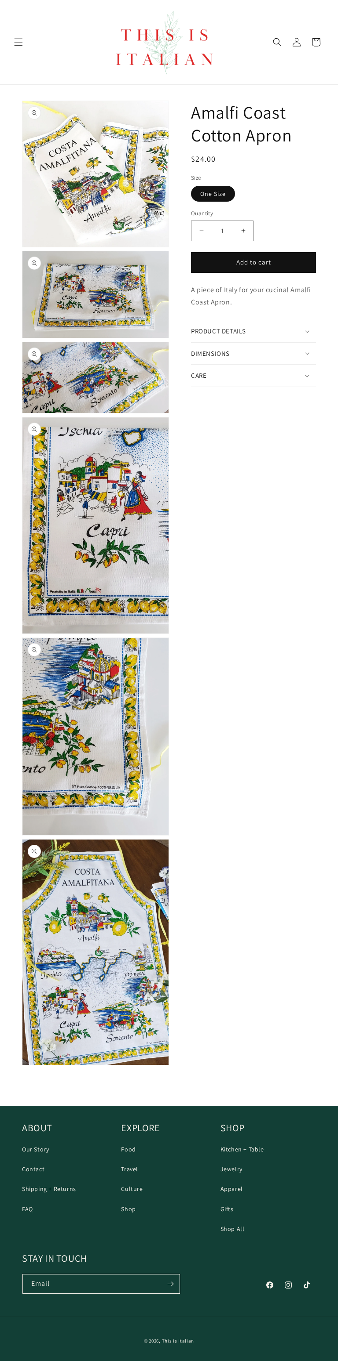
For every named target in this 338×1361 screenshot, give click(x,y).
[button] (18, 42)
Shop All (232, 1229)
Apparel (231, 1189)
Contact (33, 1169)
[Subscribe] (170, 1284)
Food (128, 1149)
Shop (128, 1209)
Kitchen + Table (242, 1149)
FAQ (27, 1209)
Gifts (227, 1209)
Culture (132, 1189)
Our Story (35, 1149)
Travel (129, 1169)
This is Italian (178, 1341)
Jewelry (231, 1169)
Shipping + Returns (49, 1189)
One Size (213, 194)
